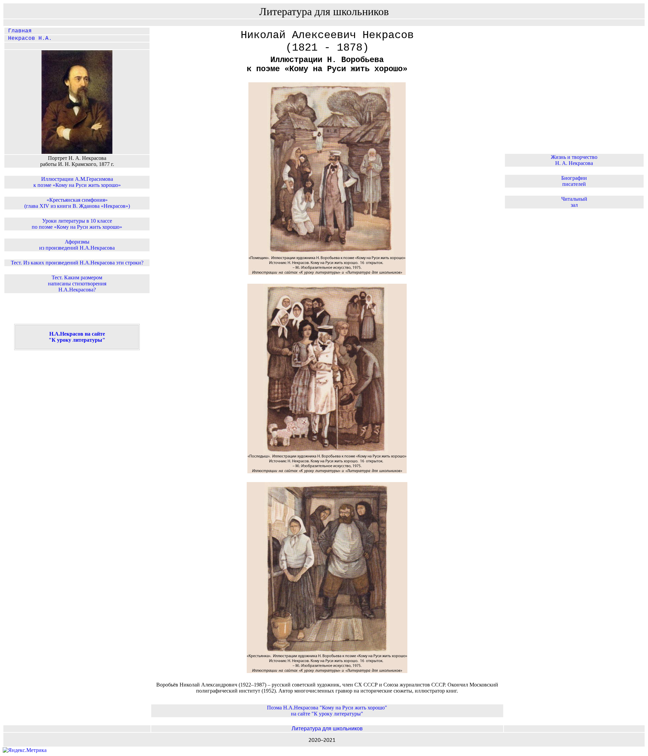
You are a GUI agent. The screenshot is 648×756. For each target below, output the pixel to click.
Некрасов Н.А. (28, 38)
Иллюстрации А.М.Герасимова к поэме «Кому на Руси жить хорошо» (77, 182)
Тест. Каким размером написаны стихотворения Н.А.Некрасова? (77, 283)
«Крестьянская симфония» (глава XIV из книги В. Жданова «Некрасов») (77, 203)
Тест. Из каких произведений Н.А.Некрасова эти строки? (77, 262)
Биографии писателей (574, 181)
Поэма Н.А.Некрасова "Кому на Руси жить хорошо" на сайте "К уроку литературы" (327, 711)
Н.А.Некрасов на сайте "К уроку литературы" (77, 337)
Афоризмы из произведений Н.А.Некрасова (77, 245)
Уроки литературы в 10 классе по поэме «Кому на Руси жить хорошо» (77, 224)
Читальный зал (574, 202)
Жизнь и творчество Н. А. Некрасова (574, 160)
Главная (18, 31)
